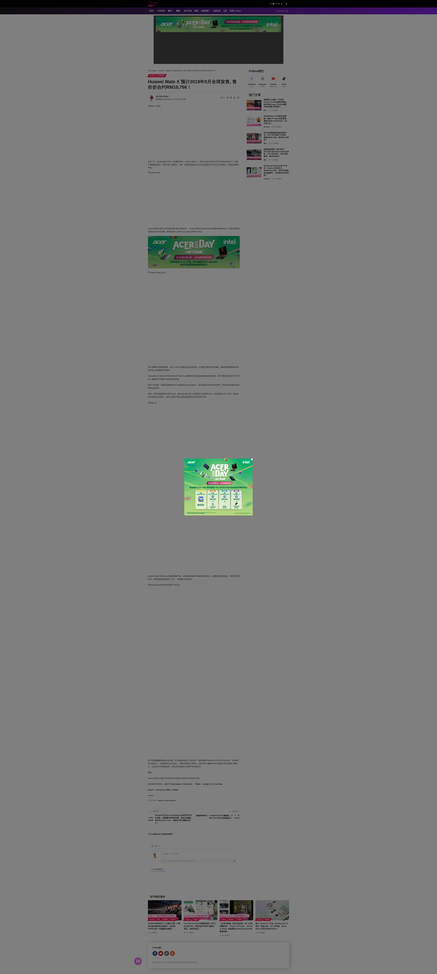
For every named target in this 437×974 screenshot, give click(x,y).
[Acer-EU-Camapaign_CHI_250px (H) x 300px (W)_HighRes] (218, 487)
